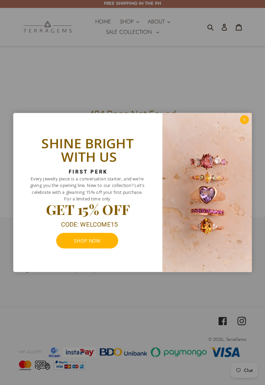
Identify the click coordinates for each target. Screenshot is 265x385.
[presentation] (87, 240)
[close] (244, 119)
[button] (244, 119)
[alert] (132, 192)
